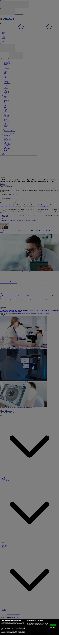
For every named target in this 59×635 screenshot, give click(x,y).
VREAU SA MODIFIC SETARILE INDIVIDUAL (52, 628)
